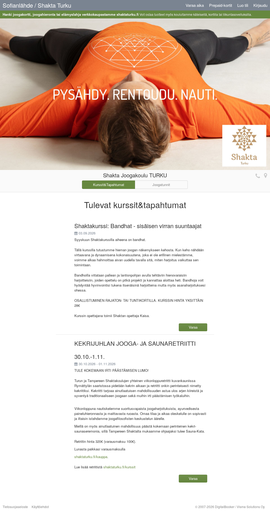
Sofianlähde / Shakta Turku (37, 5)
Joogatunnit (161, 184)
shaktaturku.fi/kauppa (90, 456)
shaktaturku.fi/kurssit (119, 466)
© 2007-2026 (230, 506)
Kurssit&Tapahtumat (108, 184)
